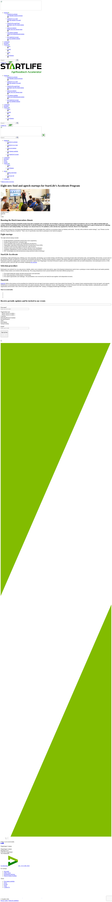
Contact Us (7, 887)
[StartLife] (21, 10)
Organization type (5, 312)
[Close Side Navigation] (43, 135)
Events (5, 884)
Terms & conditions (13, 900)
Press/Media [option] (4, 322)
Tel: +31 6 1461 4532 (24, 865)
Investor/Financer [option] (5, 319)
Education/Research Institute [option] (8, 317)
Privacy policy (4, 900)
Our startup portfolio (9, 881)
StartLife (3, 283)
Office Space (7, 873)
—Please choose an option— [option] (8, 315)
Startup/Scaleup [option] (5, 323)
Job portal (6, 871)
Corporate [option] (3, 316)
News (5, 883)
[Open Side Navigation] (10, 62)
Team (5, 885)
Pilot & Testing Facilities (10, 875)
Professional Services (9, 874)
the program (34, 262)
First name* (4, 307)
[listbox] (56, 318)
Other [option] (2, 320)
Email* (2, 326)
